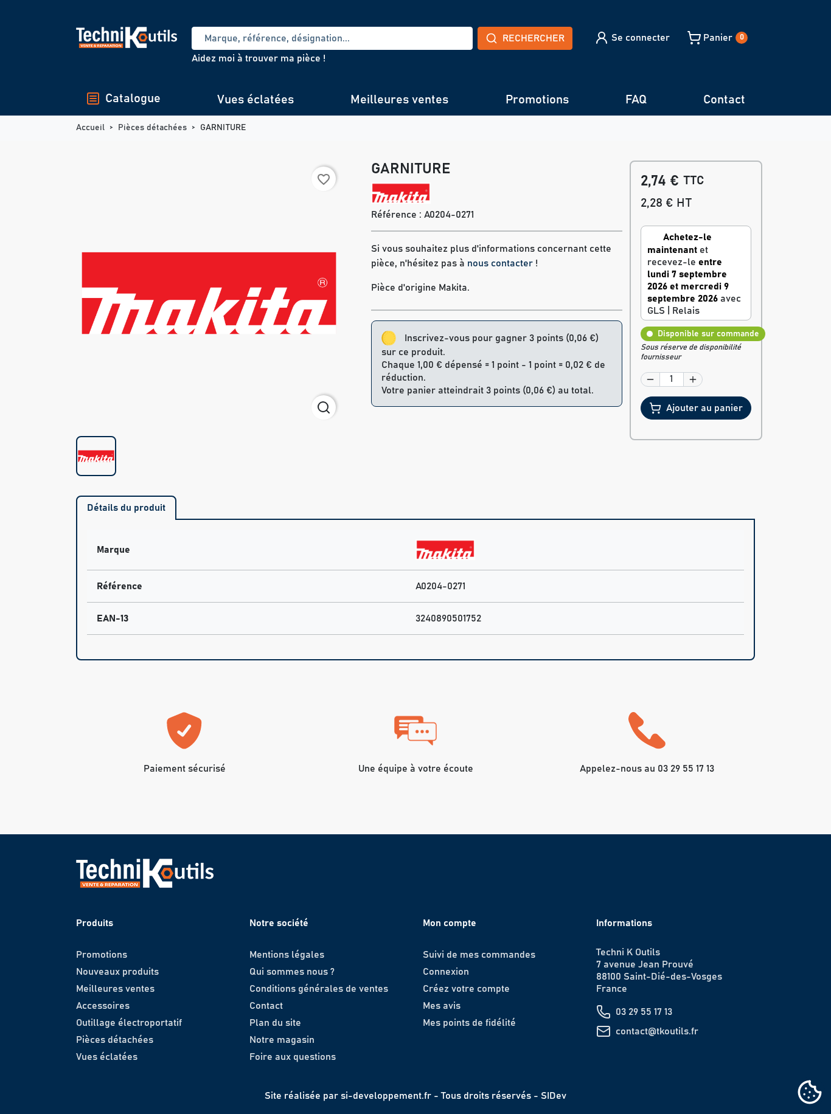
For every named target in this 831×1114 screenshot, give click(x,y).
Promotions (537, 100)
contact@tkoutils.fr (657, 1031)
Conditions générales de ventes (318, 989)
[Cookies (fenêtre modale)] (809, 1093)
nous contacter (500, 263)
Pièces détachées (114, 1040)
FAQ (636, 100)
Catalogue (133, 98)
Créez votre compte (466, 989)
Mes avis (442, 1006)
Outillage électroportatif (129, 1023)
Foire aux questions (292, 1057)
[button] (631, 38)
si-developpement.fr (386, 1096)
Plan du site (275, 1023)
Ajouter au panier (704, 408)
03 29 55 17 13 (644, 1012)
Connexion (446, 972)
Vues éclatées (255, 100)
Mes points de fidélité (469, 1023)
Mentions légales (286, 955)
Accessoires (103, 1006)
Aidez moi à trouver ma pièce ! (258, 58)
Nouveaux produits (117, 972)
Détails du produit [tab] (126, 508)
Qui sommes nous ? (292, 972)
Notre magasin (282, 1040)
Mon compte (449, 923)
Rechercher (533, 38)
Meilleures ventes (399, 100)
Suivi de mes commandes (479, 955)
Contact (724, 100)
